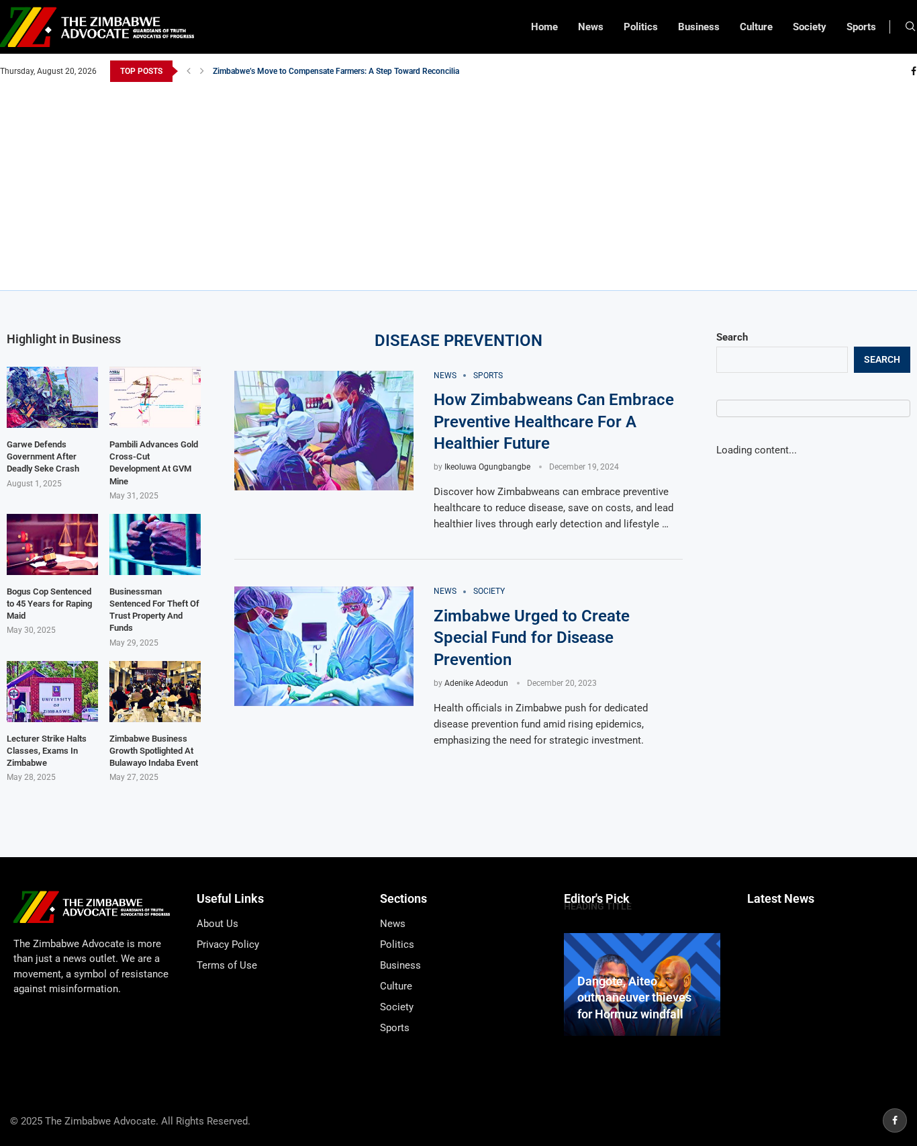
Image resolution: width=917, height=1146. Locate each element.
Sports (861, 27)
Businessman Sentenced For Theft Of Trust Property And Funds (154, 609)
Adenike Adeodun (476, 683)
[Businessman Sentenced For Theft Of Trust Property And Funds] (155, 544)
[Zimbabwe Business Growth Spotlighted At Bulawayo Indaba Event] (155, 691)
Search (732, 337)
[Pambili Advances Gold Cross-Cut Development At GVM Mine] (155, 397)
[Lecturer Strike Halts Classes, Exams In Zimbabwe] (52, 691)
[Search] (910, 26)
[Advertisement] (458, 183)
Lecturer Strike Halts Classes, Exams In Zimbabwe (47, 751)
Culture (756, 27)
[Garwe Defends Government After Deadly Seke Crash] (52, 397)
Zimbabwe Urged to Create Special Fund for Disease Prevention (532, 638)
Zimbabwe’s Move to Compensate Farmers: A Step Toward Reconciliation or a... (354, 71)
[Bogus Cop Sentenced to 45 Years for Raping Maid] (52, 544)
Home (544, 27)
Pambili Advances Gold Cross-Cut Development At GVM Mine (153, 462)
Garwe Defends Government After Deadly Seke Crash (43, 456)
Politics (641, 27)
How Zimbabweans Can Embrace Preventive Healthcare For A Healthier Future (554, 421)
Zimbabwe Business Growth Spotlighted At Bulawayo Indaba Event (153, 751)
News (591, 27)
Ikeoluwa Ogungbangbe (487, 467)
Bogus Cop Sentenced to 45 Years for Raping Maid (49, 603)
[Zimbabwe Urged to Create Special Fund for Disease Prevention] (324, 646)
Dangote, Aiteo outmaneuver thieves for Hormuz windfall (634, 997)
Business (699, 27)
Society (809, 27)
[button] (188, 71)
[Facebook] (913, 71)
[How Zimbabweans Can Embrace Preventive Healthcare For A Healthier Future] (324, 430)
